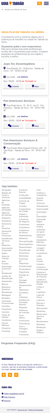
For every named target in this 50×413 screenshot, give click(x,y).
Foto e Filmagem (23, 327)
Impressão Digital (41, 220)
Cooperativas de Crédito (25, 210)
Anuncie (7, 401)
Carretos (5, 312)
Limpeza (40, 264)
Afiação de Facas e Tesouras (6, 195)
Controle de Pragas (24, 202)
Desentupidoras (26, 244)
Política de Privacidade (35, 410)
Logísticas (41, 292)
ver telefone (22, 77)
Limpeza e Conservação (42, 268)
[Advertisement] (25, 19)
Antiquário (6, 218)
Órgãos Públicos (40, 331)
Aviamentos (7, 281)
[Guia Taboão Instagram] (17, 375)
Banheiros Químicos (6, 288)
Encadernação (25, 266)
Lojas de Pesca (40, 296)
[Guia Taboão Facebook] (4, 375)
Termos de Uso (22, 410)
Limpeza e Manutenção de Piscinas (42, 274)
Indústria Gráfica (40, 225)
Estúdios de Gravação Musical (24, 302)
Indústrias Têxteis (41, 236)
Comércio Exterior (23, 191)
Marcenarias (42, 308)
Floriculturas (24, 323)
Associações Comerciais (7, 249)
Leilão (39, 256)
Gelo (39, 190)
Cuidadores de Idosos (24, 231)
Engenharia (24, 272)
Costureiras (24, 224)
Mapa (36, 87)
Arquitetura (6, 221)
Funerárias (24, 334)
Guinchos (41, 203)
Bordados (6, 298)
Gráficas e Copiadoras (42, 194)
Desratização (25, 250)
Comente (15, 87)
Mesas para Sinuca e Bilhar (42, 316)
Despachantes (25, 247)
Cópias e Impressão (23, 215)
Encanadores (25, 269)
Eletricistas (23, 256)
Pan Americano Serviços (19, 100)
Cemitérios (6, 320)
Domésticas (24, 253)
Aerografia (6, 190)
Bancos (5, 284)
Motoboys (41, 324)
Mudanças (41, 327)
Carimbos (6, 306)
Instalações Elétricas (42, 241)
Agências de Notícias (7, 214)
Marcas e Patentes (41, 304)
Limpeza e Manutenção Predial (42, 281)
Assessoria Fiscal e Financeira (6, 233)
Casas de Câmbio (6, 316)
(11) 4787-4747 (13, 159)
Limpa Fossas (40, 260)
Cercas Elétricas (5, 324)
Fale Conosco (9, 397)
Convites (23, 206)
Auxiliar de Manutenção (7, 277)
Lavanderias (42, 253)
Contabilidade (25, 198)
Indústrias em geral (41, 230)
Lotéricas (41, 300)
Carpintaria (6, 309)
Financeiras (24, 320)
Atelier (4, 253)
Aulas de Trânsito (5, 257)
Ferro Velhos (22, 316)
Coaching (6, 331)
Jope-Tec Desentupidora (19, 63)
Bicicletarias (7, 292)
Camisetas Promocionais (8, 302)
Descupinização (26, 241)
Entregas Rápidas (23, 281)
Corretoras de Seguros (24, 220)
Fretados (23, 331)
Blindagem (6, 295)
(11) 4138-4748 (13, 77)
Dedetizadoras (25, 235)
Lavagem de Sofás (41, 249)
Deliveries (23, 238)
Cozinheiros (24, 227)
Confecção (23, 195)
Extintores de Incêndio (24, 311)
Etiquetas (23, 307)
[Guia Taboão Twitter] (11, 375)
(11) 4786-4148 (13, 116)
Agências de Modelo (6, 208)
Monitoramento (43, 321)
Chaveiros (6, 328)
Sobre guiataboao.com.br (14, 394)
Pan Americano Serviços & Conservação (20, 142)
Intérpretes (41, 245)
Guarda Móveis (40, 199)
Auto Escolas (5, 262)
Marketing (41, 311)
